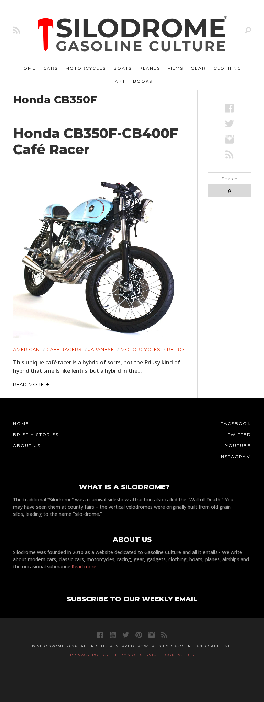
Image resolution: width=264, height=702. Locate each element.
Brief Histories (36, 434)
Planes (149, 68)
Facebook (236, 423)
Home (28, 68)
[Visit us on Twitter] (125, 635)
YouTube (238, 445)
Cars (50, 68)
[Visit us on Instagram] (229, 139)
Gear (198, 68)
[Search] (248, 30)
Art (120, 81)
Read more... (85, 566)
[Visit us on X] (229, 123)
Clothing (227, 68)
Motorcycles (85, 68)
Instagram (235, 456)
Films (175, 68)
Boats (122, 68)
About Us (27, 445)
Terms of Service (137, 655)
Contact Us (179, 655)
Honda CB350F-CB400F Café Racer (95, 141)
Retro (175, 349)
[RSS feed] (16, 30)
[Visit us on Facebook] (229, 108)
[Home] (132, 34)
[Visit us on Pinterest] (138, 635)
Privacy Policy (89, 655)
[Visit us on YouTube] (113, 635)
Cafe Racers (64, 349)
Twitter (239, 434)
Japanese (101, 349)
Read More (29, 384)
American (26, 349)
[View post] (100, 251)
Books (142, 81)
